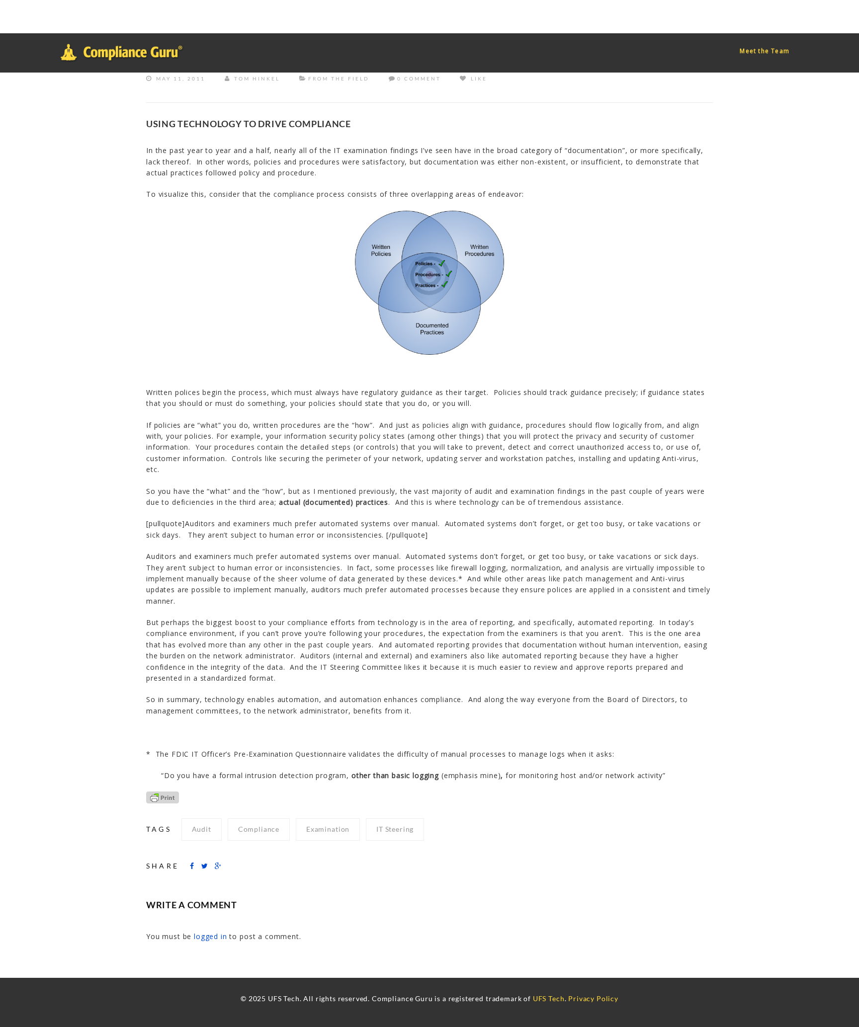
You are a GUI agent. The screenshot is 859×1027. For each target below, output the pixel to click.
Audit (201, 829)
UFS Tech (549, 998)
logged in (210, 936)
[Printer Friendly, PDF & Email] (162, 796)
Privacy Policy (593, 998)
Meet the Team (764, 51)
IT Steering (395, 829)
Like (477, 78)
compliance (258, 829)
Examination (327, 829)
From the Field (338, 78)
